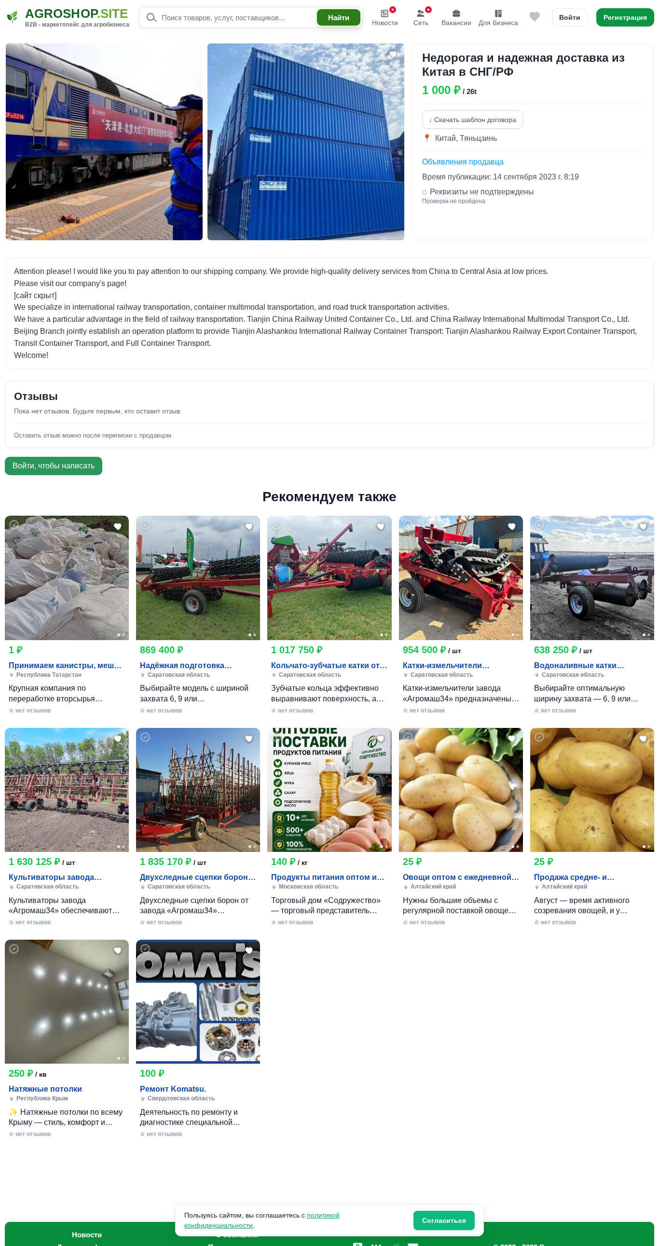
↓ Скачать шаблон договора (472, 119)
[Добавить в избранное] (118, 526)
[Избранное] (535, 17)
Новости (385, 23)
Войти (569, 17)
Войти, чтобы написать (54, 466)
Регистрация (625, 17)
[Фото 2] (123, 634)
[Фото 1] (118, 634)
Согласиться (444, 1220)
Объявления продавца (463, 162)
